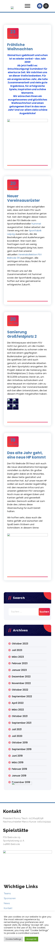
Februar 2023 (20, 663)
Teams (7, 893)
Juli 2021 (17, 729)
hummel (36, 223)
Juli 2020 (17, 736)
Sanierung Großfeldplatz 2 (22, 334)
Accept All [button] (31, 939)
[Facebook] (39, 6)
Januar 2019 (19, 775)
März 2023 (18, 656)
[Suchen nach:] (27, 612)
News (7, 903)
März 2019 (17, 762)
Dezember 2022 (21, 676)
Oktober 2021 (20, 716)
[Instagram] (46, 6)
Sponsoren (10, 898)
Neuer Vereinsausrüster (23, 198)
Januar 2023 (19, 670)
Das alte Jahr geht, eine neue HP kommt (26, 455)
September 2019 (21, 749)
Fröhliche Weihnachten (20, 47)
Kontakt (8, 908)
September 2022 (22, 696)
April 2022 (18, 703)
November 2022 (21, 683)
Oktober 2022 (20, 689)
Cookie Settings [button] (13, 939)
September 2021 (21, 722)
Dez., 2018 (13, 33)
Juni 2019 (17, 755)
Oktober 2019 (20, 742)
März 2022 (18, 709)
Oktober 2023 (20, 643)
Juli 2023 (17, 650)
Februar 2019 (19, 769)
